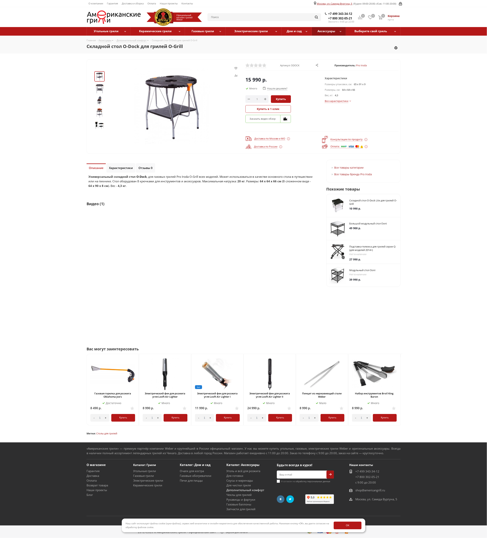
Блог (90, 495)
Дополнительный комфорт (245, 490)
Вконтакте (280, 499)
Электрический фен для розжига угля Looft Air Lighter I (217, 395)
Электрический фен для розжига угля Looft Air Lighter (165, 395)
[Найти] (316, 17)
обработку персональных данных (313, 481)
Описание (96, 168)
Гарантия (93, 471)
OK (347, 525)
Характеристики (121, 168)
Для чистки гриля (238, 485)
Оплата (92, 480)
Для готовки (234, 476)
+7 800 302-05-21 (340, 18)
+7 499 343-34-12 (340, 14)
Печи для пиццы (191, 480)
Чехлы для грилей (239, 495)
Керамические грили (147, 485)
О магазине (96, 465)
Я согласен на (305, 481)
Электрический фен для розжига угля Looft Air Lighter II (269, 395)
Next (401, 393)
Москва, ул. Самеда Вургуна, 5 (334, 3)
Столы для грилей (106, 433)
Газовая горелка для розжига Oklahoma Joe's (112, 395)
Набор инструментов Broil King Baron (374, 395)
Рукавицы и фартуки (240, 499)
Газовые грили (143, 476)
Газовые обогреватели (195, 476)
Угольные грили (144, 471)
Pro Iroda (361, 65)
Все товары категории (349, 167)
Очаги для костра (192, 471)
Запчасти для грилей (240, 509)
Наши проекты (97, 490)
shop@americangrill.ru (370, 490)
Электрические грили (148, 480)
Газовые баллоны (238, 504)
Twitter (290, 499)
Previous (86, 393)
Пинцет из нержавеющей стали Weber (322, 395)
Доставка (93, 476)
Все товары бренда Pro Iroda (353, 174)
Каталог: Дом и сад (195, 465)
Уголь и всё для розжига (243, 471)
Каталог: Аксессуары (242, 465)
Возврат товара (97, 485)
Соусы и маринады (239, 480)
